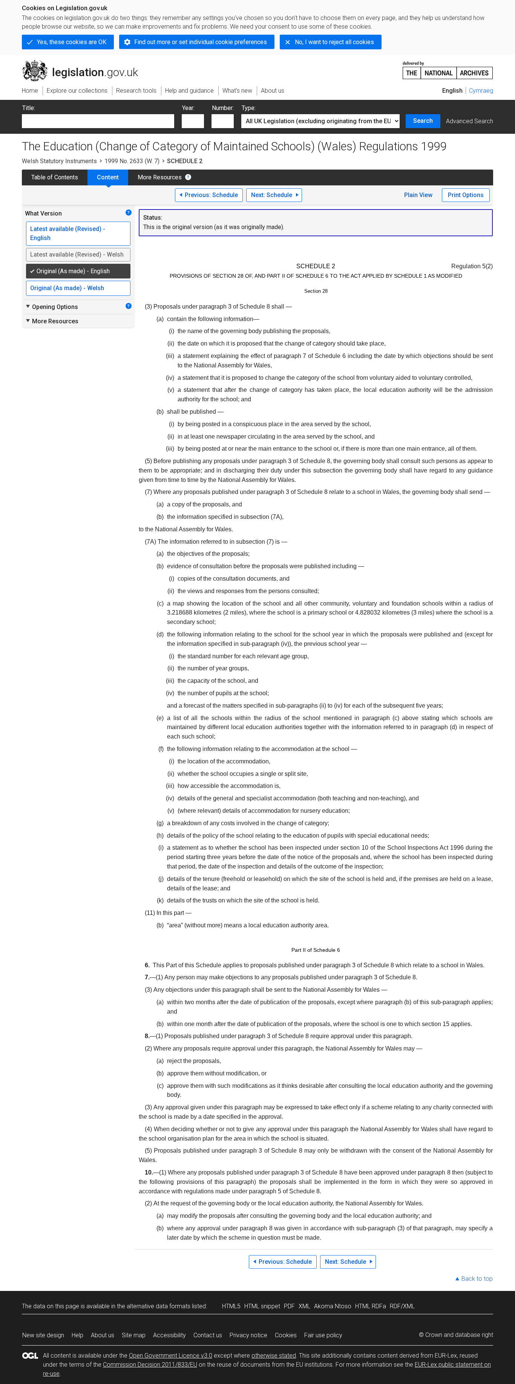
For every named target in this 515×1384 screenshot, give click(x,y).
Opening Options (51, 306)
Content (108, 177)
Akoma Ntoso (332, 1306)
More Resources (160, 177)
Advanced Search (469, 121)
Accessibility (169, 1335)
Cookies (286, 1335)
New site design (43, 1335)
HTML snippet (262, 1306)
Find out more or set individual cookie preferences (200, 42)
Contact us (207, 1335)
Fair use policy (323, 1335)
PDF (289, 1306)
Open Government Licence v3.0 (170, 1355)
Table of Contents (54, 177)
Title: (28, 108)
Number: (223, 108)
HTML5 (231, 1306)
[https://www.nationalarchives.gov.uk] (448, 67)
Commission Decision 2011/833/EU (150, 1364)
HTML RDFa (370, 1306)
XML (304, 1306)
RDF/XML (402, 1306)
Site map (134, 1335)
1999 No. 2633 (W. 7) (131, 161)
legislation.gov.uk (84, 62)
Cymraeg (481, 90)
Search (423, 120)
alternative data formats (158, 1306)
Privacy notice (248, 1335)
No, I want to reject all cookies (334, 42)
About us (102, 1335)
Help (77, 1335)
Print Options (466, 195)
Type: (249, 108)
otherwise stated (273, 1355)
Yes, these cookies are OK (71, 42)
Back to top (477, 1278)
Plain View (418, 195)
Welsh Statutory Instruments (59, 161)
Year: (188, 108)
